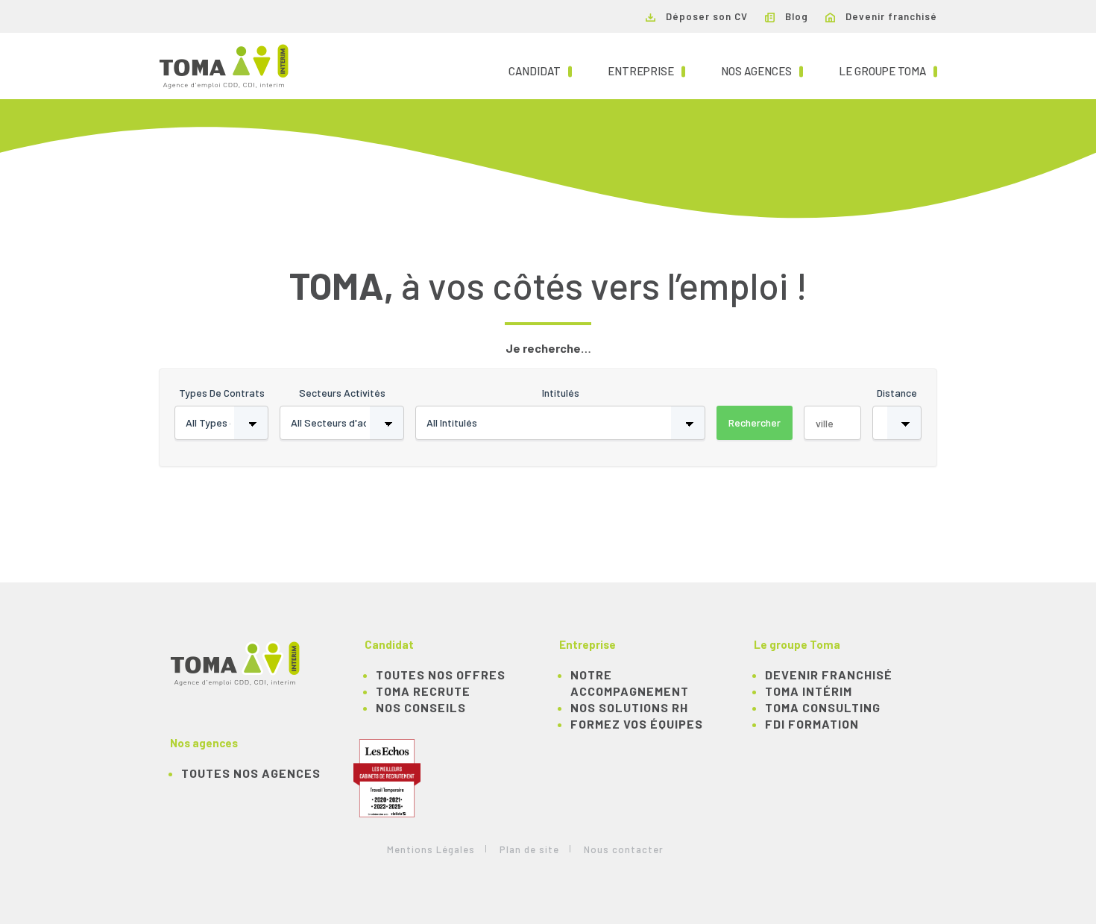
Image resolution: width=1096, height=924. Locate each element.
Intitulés (560, 392)
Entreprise (646, 70)
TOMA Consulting (823, 707)
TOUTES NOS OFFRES (441, 674)
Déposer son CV (705, 16)
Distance (897, 392)
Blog (795, 16)
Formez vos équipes (636, 724)
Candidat (540, 70)
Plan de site (529, 849)
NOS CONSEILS (421, 707)
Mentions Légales (431, 849)
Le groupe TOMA (888, 70)
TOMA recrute (423, 691)
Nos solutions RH (629, 707)
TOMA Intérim (808, 691)
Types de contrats (222, 392)
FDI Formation (812, 724)
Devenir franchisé (890, 16)
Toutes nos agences (251, 773)
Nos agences (762, 70)
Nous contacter (624, 849)
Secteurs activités (342, 392)
